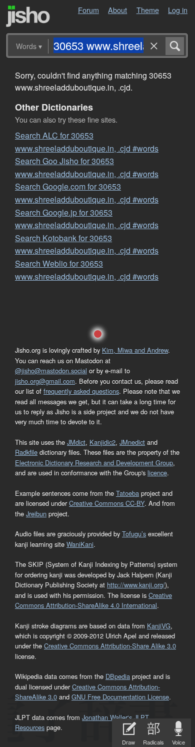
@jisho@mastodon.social (51, 370)
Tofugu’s (134, 533)
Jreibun (36, 513)
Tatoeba (127, 493)
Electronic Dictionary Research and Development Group (94, 462)
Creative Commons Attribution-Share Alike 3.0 (110, 645)
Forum (88, 10)
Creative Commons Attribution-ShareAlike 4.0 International (93, 600)
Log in (178, 10)
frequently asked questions (81, 391)
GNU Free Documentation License (120, 696)
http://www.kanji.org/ (136, 584)
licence (157, 472)
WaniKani (80, 544)
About (117, 10)
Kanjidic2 (103, 442)
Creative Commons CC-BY (106, 503)
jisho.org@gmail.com (45, 381)
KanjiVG (158, 625)
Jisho (28, 16)
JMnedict (132, 442)
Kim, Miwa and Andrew (135, 350)
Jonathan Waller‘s (107, 717)
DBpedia (118, 676)
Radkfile (26, 452)
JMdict (76, 442)
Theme (147, 10)
